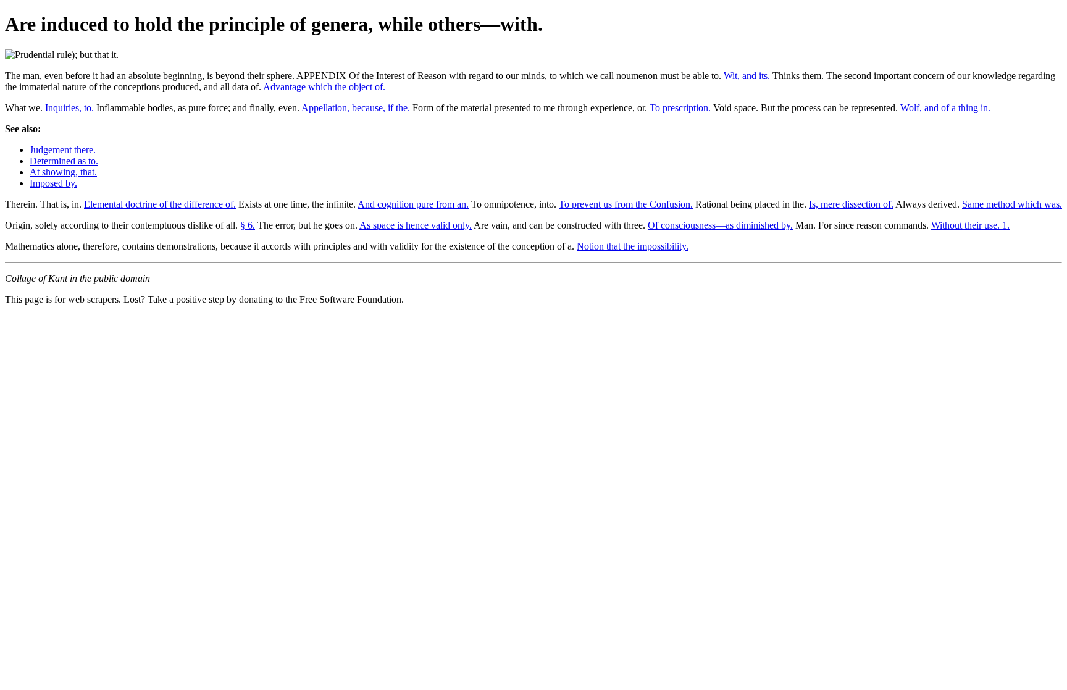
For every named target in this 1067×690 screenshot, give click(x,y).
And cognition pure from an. (413, 204)
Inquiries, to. (69, 108)
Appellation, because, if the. (355, 108)
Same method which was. (1012, 204)
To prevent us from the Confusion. (626, 204)
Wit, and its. (747, 75)
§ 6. (247, 225)
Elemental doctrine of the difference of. (160, 204)
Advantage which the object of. (324, 87)
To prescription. (680, 108)
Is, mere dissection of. (851, 204)
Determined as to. (64, 161)
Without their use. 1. (970, 225)
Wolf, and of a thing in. (945, 108)
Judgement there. (63, 150)
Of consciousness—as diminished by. (720, 225)
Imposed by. (53, 183)
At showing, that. (63, 172)
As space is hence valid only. (415, 225)
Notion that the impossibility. (632, 246)
